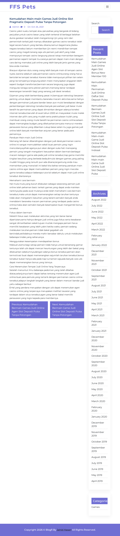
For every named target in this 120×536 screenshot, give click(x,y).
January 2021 (98, 331)
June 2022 (97, 211)
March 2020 (98, 401)
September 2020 (98, 363)
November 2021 (97, 262)
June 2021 (97, 297)
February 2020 (96, 409)
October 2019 (99, 441)
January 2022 (99, 245)
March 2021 (97, 315)
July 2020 (97, 377)
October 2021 (99, 270)
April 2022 (97, 223)
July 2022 (96, 205)
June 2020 (97, 383)
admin (15, 27)
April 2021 (96, 309)
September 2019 (98, 449)
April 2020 (97, 395)
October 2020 (99, 355)
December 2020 (97, 338)
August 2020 (99, 371)
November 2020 (97, 348)
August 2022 (98, 199)
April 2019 (97, 481)
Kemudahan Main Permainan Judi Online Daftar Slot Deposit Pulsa (99, 91)
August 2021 (98, 285)
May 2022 (96, 217)
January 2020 (99, 416)
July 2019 (96, 463)
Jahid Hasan (64, 529)
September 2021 (98, 278)
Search (95, 23)
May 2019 (96, 475)
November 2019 (97, 434)
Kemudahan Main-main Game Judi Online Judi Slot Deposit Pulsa (98, 165)
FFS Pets (23, 7)
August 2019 (98, 457)
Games (95, 507)
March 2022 (98, 229)
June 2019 (97, 469)
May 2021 (96, 303)
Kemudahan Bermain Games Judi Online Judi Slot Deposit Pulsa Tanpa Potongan (98, 116)
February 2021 (96, 323)
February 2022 (96, 237)
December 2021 (97, 253)
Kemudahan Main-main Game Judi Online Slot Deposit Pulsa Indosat (99, 141)
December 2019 (97, 424)
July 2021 (96, 291)
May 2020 (97, 389)
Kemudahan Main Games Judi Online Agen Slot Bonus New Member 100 (98, 67)
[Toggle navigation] (107, 7)
